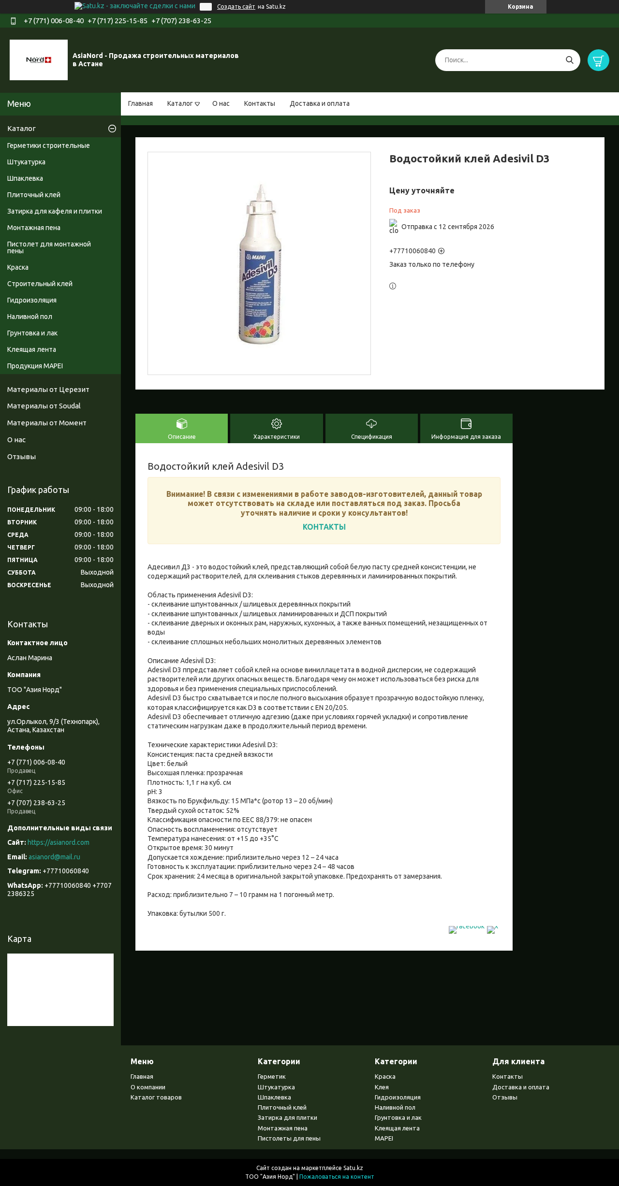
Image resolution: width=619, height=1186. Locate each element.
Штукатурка (26, 162)
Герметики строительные (48, 145)
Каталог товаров (156, 1097)
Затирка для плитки (287, 1117)
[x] (492, 926)
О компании (148, 1087)
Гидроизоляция (32, 300)
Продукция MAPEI (35, 366)
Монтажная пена (33, 227)
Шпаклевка (25, 178)
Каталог (180, 103)
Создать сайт (236, 6)
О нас (221, 103)
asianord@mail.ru (54, 857)
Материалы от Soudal (44, 406)
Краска (18, 267)
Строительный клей (40, 284)
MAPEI (384, 1138)
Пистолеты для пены (289, 1138)
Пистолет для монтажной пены (49, 247)
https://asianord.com (58, 842)
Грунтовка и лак (32, 333)
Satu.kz (353, 1168)
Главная (140, 103)
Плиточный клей (33, 195)
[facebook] (467, 926)
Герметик (272, 1076)
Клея (382, 1087)
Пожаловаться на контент (336, 1176)
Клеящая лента (31, 349)
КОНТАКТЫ (324, 526)
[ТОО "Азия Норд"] (39, 59)
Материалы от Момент (47, 423)
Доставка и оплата (320, 103)
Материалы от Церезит (48, 389)
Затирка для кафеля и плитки (54, 211)
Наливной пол (29, 316)
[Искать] (569, 60)
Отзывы (21, 456)
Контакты (259, 103)
